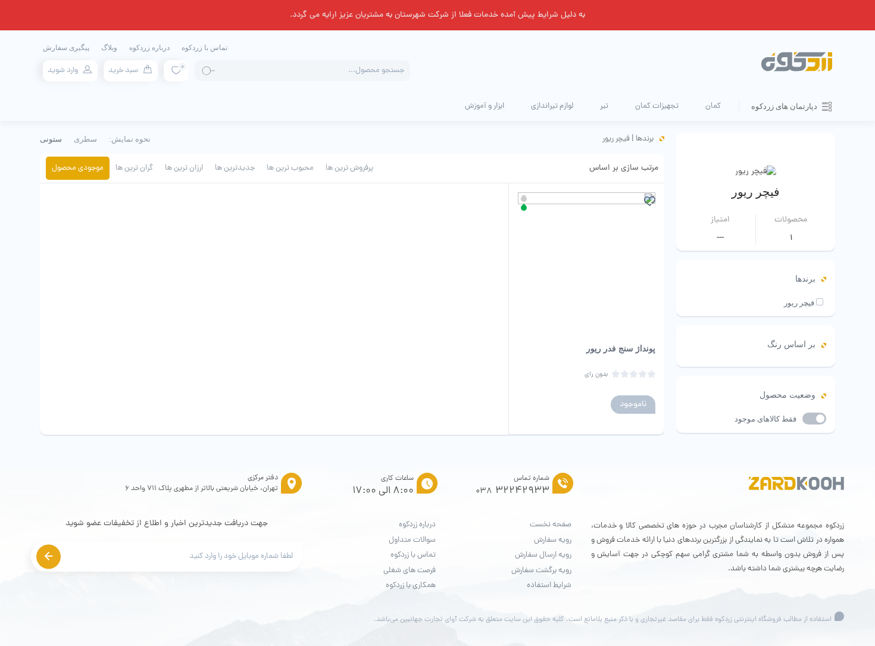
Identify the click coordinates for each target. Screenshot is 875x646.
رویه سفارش (552, 540)
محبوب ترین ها (290, 168)
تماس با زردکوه (204, 47)
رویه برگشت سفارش (541, 570)
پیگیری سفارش (66, 47)
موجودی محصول (78, 168)
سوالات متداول (412, 540)
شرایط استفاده (549, 585)
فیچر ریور (799, 302)
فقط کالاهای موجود (765, 418)
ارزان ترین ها (184, 168)
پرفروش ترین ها (349, 168)
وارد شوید (63, 70)
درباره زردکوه (149, 47)
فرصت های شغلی (409, 570)
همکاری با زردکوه (411, 585)
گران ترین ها (134, 168)
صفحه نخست (550, 524)
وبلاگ (109, 47)
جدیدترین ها (235, 168)
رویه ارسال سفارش (543, 555)
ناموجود (633, 404)
